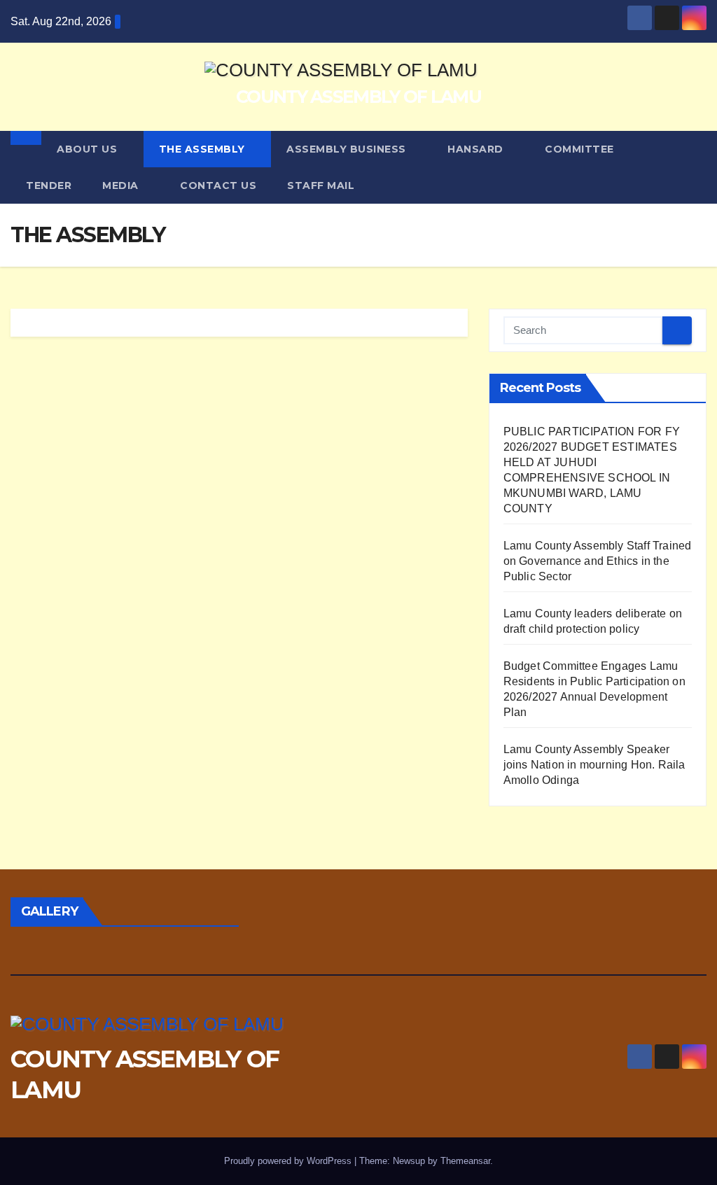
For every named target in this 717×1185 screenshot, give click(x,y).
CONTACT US (218, 185)
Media (121, 185)
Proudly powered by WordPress (289, 1161)
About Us (88, 149)
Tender (48, 185)
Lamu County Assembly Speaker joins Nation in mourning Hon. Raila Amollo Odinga (594, 764)
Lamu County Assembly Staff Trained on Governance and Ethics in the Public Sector (597, 561)
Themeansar (465, 1161)
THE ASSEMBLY (204, 149)
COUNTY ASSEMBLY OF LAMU (358, 96)
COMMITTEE (579, 149)
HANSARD (476, 149)
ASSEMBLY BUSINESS (347, 149)
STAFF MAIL (320, 185)
